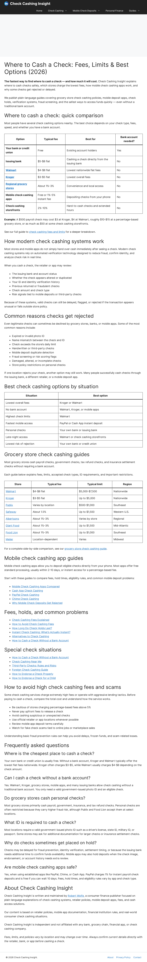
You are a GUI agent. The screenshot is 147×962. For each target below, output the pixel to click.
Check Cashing (55, 10)
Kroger (10, 177)
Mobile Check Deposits (84, 10)
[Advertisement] (73, 35)
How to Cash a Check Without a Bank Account (40, 640)
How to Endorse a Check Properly (32, 673)
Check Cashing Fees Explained (30, 619)
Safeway (11, 511)
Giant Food (12, 525)
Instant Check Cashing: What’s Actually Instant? (41, 632)
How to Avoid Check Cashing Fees (33, 624)
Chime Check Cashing (25, 598)
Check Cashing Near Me (26, 661)
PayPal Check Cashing (25, 594)
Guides (132, 10)
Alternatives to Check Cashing (30, 636)
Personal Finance (114, 10)
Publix (9, 505)
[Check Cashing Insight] (6, 3)
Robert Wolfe (76, 895)
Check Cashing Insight (30, 3)
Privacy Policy (123, 957)
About (110, 957)
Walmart (11, 170)
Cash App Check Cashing (27, 590)
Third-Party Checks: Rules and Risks (34, 665)
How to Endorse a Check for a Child (34, 678)
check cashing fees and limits (47, 231)
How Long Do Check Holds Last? (32, 628)
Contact (137, 957)
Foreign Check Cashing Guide (30, 669)
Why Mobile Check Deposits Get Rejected (37, 602)
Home (39, 10)
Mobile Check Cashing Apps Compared (36, 586)
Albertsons (12, 518)
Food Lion (12, 532)
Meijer (9, 539)
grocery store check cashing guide (85, 548)
